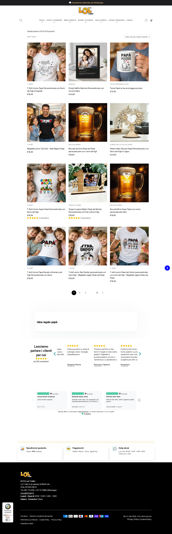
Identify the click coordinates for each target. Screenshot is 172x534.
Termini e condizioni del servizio (41, 516)
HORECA (129, 20)
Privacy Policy (56, 520)
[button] (21, 20)
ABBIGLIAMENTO (70, 20)
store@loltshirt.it (27, 493)
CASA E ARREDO (101, 20)
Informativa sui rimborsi (29, 520)
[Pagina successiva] (102, 292)
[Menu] (11, 503)
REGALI (42, 20)
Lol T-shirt (128, 516)
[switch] (7, 519)
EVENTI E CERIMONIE (54, 20)
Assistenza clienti (26, 523)
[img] (41, 358)
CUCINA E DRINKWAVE (117, 20)
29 (97, 293)
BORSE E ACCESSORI (85, 20)
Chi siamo (24, 516)
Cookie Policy (44, 520)
